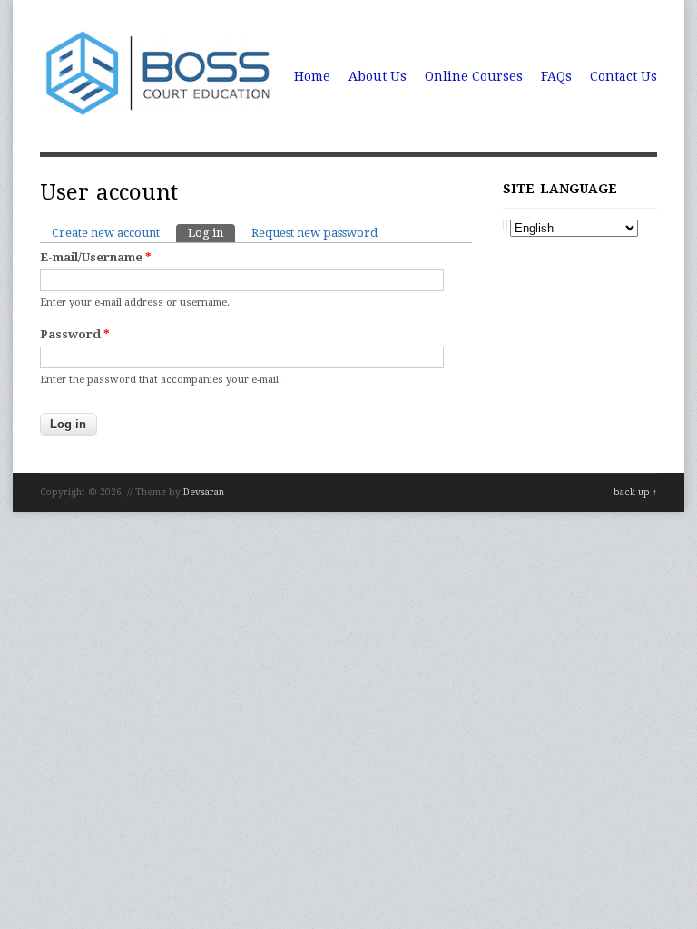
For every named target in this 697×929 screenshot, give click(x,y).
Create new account (106, 233)
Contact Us (623, 76)
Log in (211, 233)
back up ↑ (635, 492)
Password (75, 334)
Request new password (314, 233)
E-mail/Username (96, 257)
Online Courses (474, 76)
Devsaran (203, 492)
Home (312, 76)
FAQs (556, 76)
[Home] (159, 115)
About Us (377, 76)
